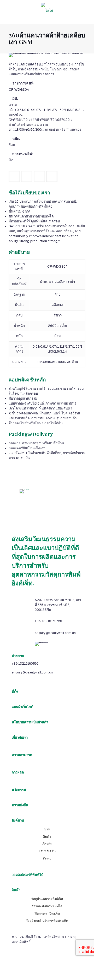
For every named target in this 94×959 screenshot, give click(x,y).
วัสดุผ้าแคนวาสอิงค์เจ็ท (47, 899)
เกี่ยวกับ (47, 844)
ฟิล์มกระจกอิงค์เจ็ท (47, 913)
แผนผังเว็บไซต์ (22, 707)
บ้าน (47, 829)
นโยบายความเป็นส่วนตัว (30, 722)
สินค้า (47, 836)
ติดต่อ (47, 858)
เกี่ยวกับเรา (20, 737)
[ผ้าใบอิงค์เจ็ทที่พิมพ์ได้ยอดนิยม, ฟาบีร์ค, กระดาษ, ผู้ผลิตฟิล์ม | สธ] (47, 10)
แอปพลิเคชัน (47, 851)
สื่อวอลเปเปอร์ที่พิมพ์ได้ (47, 906)
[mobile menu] (87, 10)
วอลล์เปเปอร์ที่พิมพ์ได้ (27, 875)
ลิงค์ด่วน (18, 820)
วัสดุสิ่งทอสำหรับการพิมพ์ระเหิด (47, 921)
